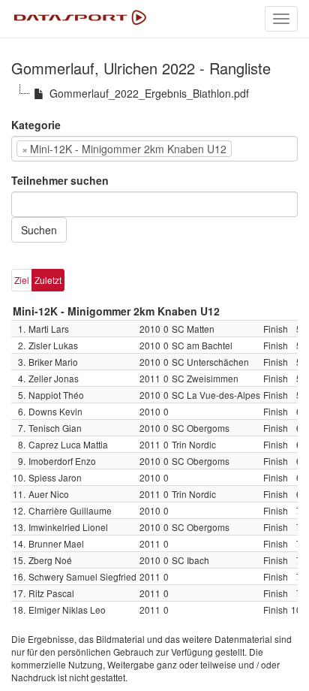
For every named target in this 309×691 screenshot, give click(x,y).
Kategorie (36, 124)
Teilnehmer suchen (60, 180)
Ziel (21, 279)
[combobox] (154, 148)
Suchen (39, 229)
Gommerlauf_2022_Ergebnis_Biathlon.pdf (149, 93)
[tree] (154, 93)
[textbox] (258, 149)
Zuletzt (48, 279)
